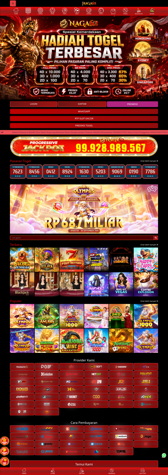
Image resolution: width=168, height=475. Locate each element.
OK (84, 256)
